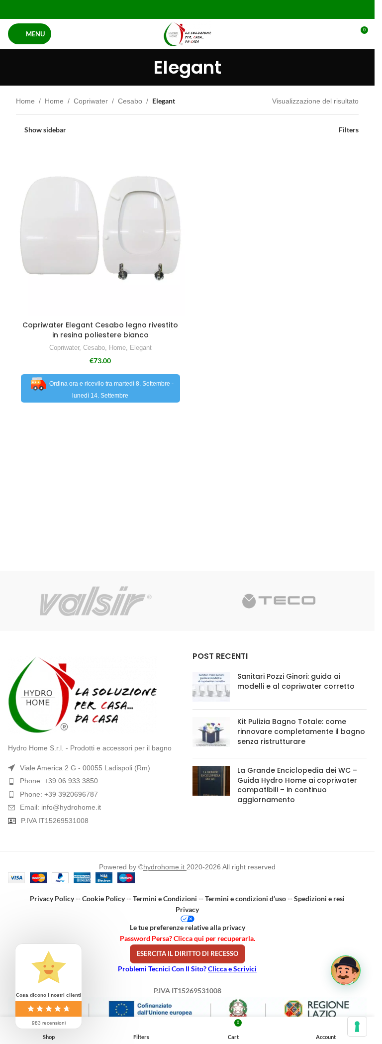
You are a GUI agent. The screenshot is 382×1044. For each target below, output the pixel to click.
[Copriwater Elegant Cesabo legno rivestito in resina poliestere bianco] (100, 231)
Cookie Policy (103, 898)
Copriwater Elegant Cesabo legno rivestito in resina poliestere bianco (100, 330)
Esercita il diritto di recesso (187, 953)
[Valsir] (96, 601)
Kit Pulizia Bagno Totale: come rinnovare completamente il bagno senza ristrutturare (301, 731)
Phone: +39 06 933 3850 (59, 781)
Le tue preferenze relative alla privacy (187, 927)
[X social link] (175, 9)
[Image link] (95, 694)
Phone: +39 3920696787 (59, 794)
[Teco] (279, 601)
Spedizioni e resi (319, 898)
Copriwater (91, 101)
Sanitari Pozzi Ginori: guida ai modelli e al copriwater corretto (296, 681)
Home (25, 101)
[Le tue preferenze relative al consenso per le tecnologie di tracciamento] (357, 1026)
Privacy (187, 909)
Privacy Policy (52, 898)
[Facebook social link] (162, 9)
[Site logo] (187, 34)
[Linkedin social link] (199, 9)
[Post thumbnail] (211, 687)
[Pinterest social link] (187, 9)
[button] (346, 970)
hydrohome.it (165, 867)
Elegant (141, 347)
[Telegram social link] (212, 9)
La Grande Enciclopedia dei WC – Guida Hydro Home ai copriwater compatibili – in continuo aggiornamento (297, 785)
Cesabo (130, 101)
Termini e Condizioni (165, 898)
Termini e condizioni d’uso (245, 898)
